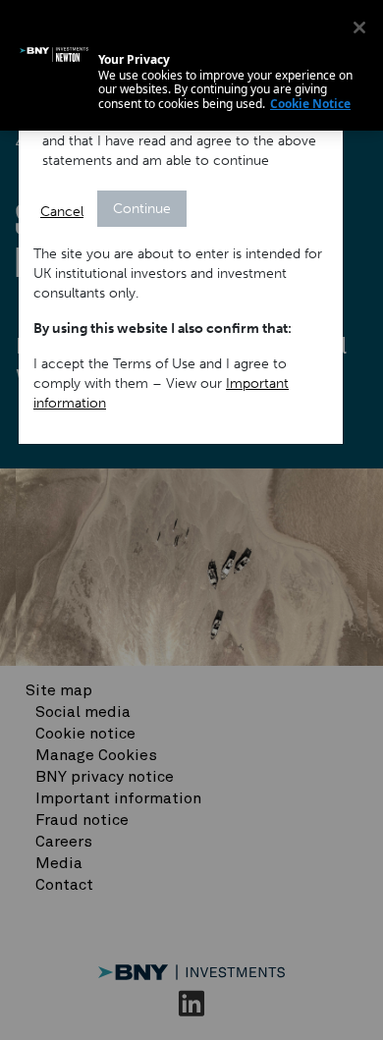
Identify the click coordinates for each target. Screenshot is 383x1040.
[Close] (359, 27)
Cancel (61, 211)
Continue (142, 208)
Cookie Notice (310, 103)
